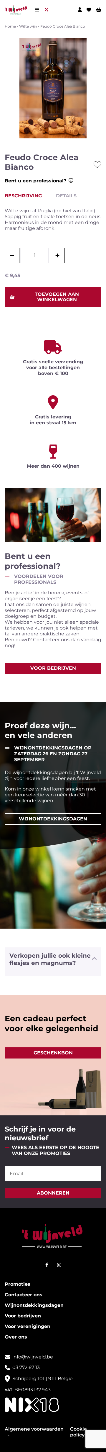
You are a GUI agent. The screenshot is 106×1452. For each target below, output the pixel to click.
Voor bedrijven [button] (53, 668)
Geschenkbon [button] (53, 1053)
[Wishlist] (89, 9)
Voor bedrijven (23, 1316)
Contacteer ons (23, 1294)
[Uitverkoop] (47, 9)
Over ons (16, 1337)
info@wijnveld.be (32, 1357)
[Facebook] (47, 1265)
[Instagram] (59, 1265)
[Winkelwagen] (98, 9)
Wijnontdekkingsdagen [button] (53, 819)
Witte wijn (28, 26)
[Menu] (37, 9)
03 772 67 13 (26, 1367)
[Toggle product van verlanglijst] (97, 164)
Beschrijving (23, 196)
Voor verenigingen (27, 1326)
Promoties (17, 1284)
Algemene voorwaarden (34, 1429)
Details (66, 196)
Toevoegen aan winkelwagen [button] (57, 296)
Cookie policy (78, 1432)
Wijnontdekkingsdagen (34, 1305)
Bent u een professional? (35, 181)
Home (10, 26)
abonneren (53, 1193)
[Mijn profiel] (80, 9)
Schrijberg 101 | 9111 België (42, 1378)
